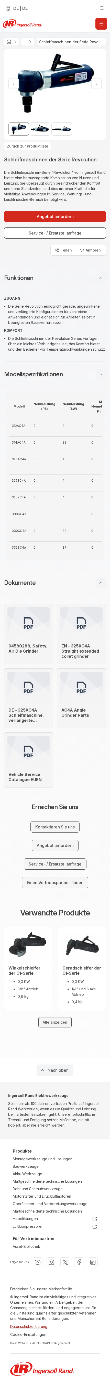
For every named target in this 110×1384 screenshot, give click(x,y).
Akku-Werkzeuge (27, 1174)
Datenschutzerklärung (28, 1326)
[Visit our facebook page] (79, 1262)
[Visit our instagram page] (51, 1262)
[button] (55, 278)
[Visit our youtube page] (37, 1262)
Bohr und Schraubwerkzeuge (38, 1189)
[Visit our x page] (65, 1262)
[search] (102, 8)
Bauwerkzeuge (26, 1166)
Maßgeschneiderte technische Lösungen (47, 1181)
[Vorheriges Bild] (13, 84)
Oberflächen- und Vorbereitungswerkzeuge (50, 1203)
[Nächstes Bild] (96, 84)
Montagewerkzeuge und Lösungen (42, 1159)
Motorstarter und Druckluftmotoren (42, 1196)
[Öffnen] (101, 24)
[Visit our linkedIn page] (93, 1262)
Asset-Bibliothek (26, 1246)
